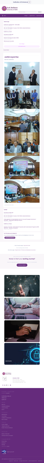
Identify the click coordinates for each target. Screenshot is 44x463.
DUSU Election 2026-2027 (8, 34)
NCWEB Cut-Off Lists (8, 31)
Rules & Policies (4, 419)
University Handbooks (6, 406)
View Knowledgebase (10, 237)
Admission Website (22, 265)
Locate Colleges (5, 424)
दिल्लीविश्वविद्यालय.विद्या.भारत (6, 396)
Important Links (26, 245)
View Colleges (21, 43)
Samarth (7, 393)
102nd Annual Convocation (9, 41)
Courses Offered (5, 407)
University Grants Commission (7, 435)
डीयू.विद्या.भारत (4, 399)
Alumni (3, 409)
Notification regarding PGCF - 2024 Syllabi (12, 24)
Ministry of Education (5, 433)
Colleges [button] (26, 15)
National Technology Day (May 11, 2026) (11, 37)
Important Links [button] (39, 15)
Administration (4, 414)
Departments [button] (32, 15)
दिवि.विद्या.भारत (4, 397)
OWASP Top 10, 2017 (10, 451)
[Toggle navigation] (29, 2)
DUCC (8, 446)
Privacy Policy (4, 441)
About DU (3, 404)
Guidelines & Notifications (6, 417)
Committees (4, 416)
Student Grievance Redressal (7, 427)
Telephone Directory (5, 426)
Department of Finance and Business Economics (25, 250)
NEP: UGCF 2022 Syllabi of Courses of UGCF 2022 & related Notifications (17, 28)
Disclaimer (4, 442)
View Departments (21, 46)
